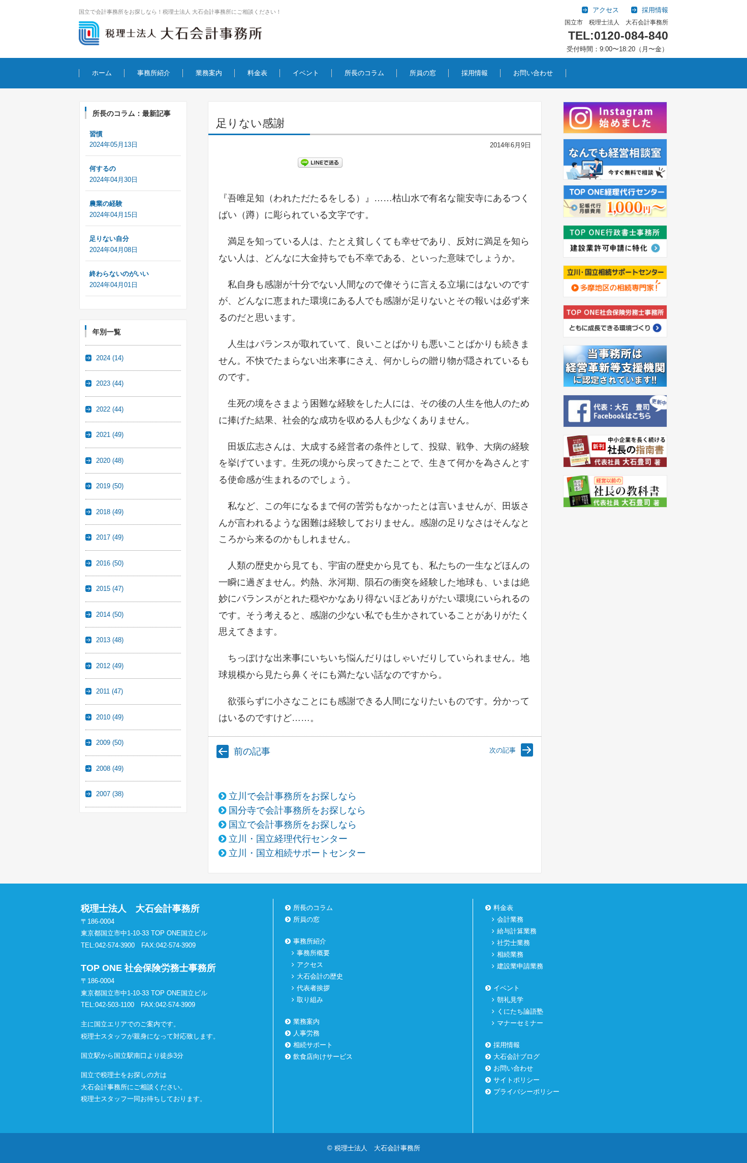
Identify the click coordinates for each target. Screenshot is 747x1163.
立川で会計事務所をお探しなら (293, 796)
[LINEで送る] (320, 162)
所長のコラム (364, 73)
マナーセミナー (520, 1023)
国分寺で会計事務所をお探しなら (297, 810)
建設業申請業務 (520, 966)
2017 (109, 537)
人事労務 (306, 1033)
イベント (306, 73)
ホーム (102, 73)
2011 (109, 691)
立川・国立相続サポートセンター (297, 853)
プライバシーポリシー (526, 1091)
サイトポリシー (516, 1080)
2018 (109, 512)
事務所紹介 (153, 73)
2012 (109, 666)
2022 (109, 409)
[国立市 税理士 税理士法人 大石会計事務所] (170, 35)
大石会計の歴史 (320, 976)
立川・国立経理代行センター (288, 839)
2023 (109, 383)
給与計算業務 (517, 931)
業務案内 (209, 73)
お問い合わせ (533, 73)
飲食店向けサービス (323, 1056)
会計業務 (510, 919)
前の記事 (252, 751)
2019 (109, 486)
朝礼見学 (510, 999)
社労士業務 (513, 943)
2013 (109, 640)
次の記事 (502, 750)
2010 (109, 717)
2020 (109, 460)
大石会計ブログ (516, 1056)
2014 (109, 614)
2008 (109, 768)
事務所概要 (313, 953)
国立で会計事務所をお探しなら (293, 825)
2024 (109, 358)
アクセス (310, 964)
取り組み (310, 999)
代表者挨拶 (313, 988)
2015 (109, 588)
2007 (109, 794)
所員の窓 (423, 73)
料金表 (257, 73)
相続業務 (510, 954)
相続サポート (313, 1045)
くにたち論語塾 (520, 1011)
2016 (109, 563)
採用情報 (474, 73)
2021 (109, 434)
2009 (109, 742)
